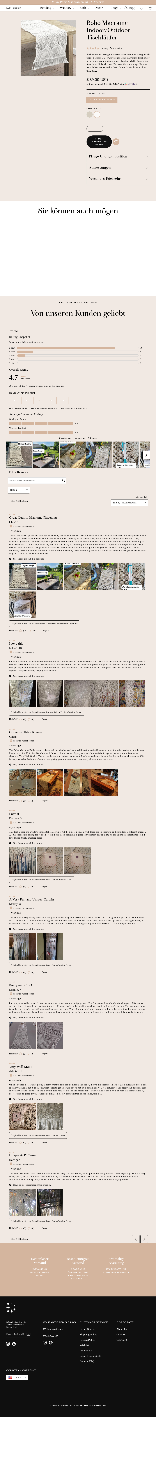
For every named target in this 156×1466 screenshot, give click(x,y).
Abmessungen (100, 168)
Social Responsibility (91, 1356)
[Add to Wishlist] (116, 141)
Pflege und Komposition (108, 156)
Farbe (94, 108)
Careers (121, 1334)
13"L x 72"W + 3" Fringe (102, 99)
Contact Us (86, 1351)
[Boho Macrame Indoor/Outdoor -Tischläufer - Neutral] (7, 283)
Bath (83, 7)
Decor (99, 7)
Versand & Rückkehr (105, 179)
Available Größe (96, 94)
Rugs (115, 7)
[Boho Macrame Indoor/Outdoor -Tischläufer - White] (12, 283)
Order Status (87, 1329)
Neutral (90, 114)
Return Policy (87, 1340)
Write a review (116, 48)
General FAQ (87, 1361)
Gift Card (122, 1340)
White (97, 114)
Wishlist (84, 1345)
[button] (118, 84)
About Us (122, 1329)
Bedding (46, 7)
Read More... (93, 72)
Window (66, 7)
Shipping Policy (88, 1334)
